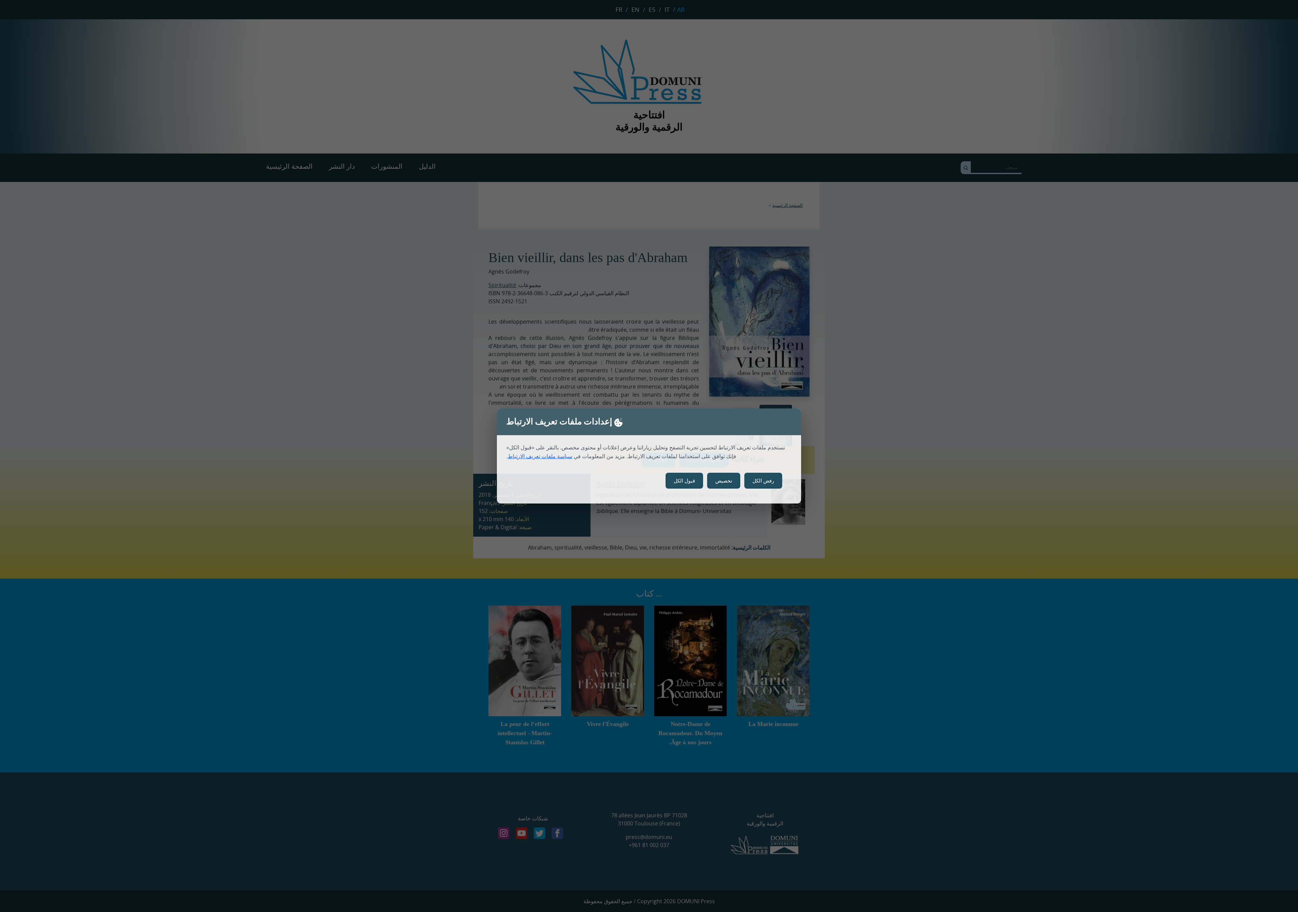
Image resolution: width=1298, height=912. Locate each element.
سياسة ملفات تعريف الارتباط (540, 456)
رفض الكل (763, 480)
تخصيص (723, 480)
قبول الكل (684, 480)
